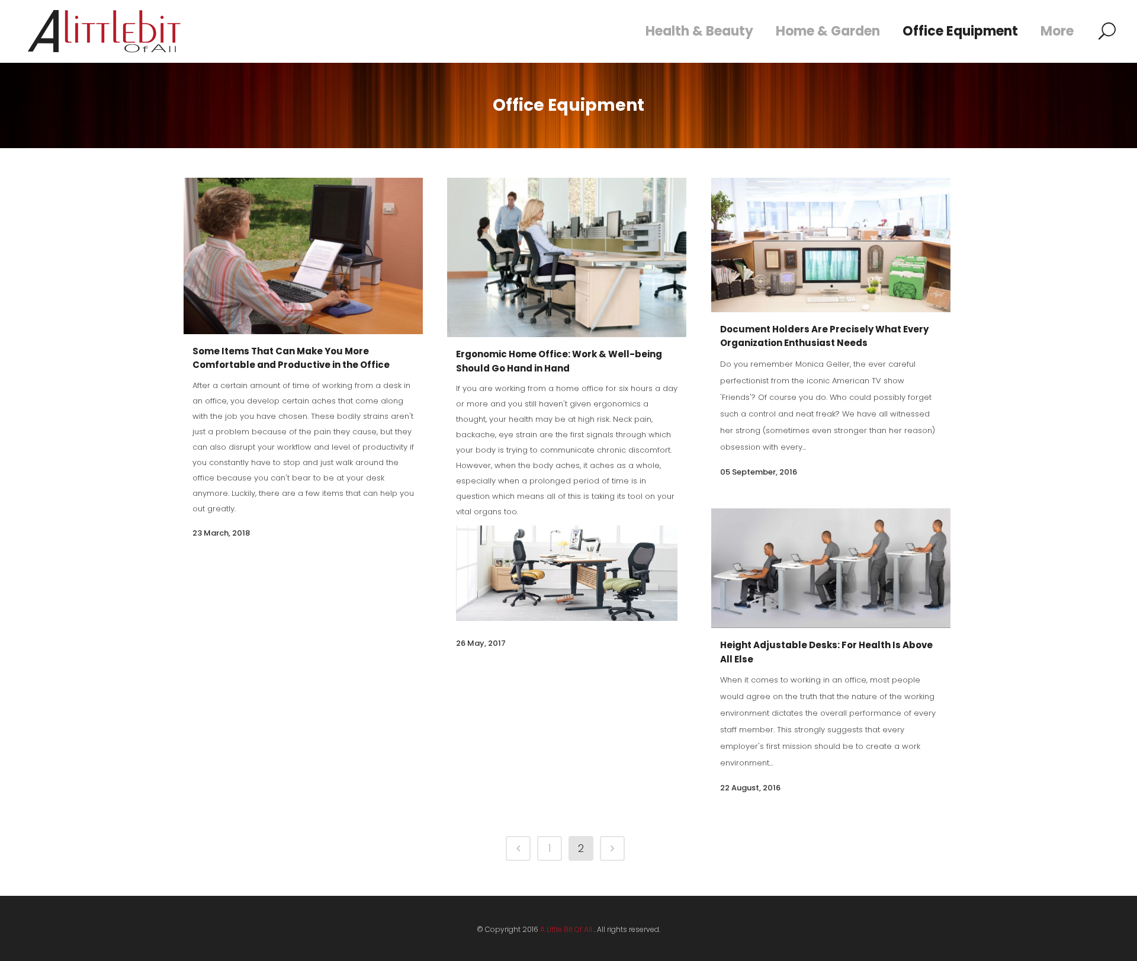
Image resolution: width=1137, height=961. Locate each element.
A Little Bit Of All (566, 929)
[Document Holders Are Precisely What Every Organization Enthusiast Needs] (830, 245)
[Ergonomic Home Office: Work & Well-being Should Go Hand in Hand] (566, 257)
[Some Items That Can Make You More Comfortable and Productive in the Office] (303, 256)
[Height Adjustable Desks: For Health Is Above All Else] (830, 568)
